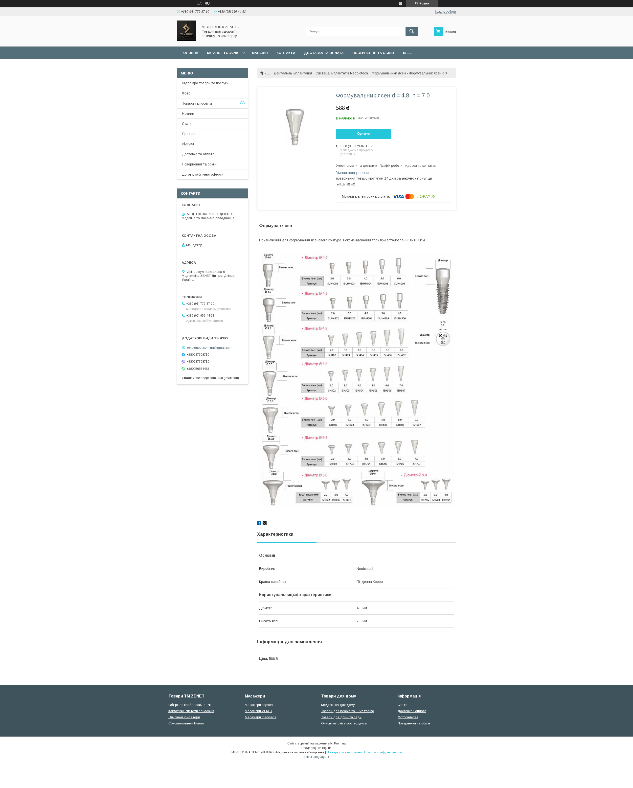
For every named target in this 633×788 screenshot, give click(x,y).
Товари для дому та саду (341, 717)
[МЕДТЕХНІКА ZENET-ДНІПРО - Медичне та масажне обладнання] (186, 40)
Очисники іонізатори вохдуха (344, 723)
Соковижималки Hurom (186, 723)
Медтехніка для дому (338, 705)
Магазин (260, 53)
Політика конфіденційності (383, 752)
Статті (187, 124)
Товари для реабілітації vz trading (347, 711)
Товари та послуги (197, 103)
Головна (189, 53)
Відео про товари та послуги (205, 83)
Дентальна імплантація (293, 73)
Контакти (286, 53)
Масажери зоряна (259, 705)
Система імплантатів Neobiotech (342, 73)
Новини (188, 114)
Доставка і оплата (412, 711)
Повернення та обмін (373, 53)
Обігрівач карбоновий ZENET (191, 705)
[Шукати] (412, 31)
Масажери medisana (260, 717)
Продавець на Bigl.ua (316, 748)
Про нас (188, 134)
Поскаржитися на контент (344, 752)
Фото (186, 93)
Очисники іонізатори (184, 717)
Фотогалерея (408, 717)
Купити (364, 134)
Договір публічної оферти (203, 174)
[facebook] (259, 524)
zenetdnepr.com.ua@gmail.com (209, 347)
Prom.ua (340, 743)
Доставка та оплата (323, 53)
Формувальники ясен (389, 73)
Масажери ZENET (258, 711)
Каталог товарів (222, 53)
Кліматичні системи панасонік (191, 711)
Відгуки (188, 144)
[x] (265, 524)
